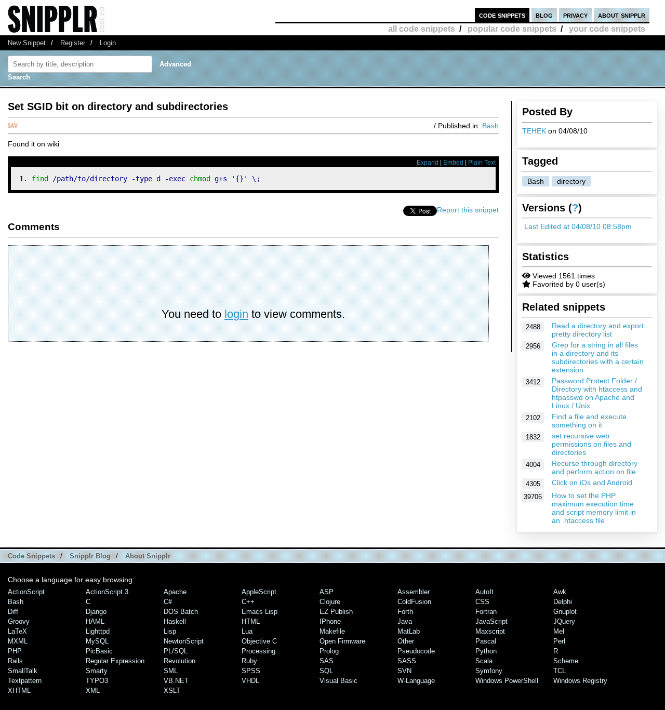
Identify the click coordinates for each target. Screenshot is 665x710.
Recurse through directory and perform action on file (594, 467)
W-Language (416, 681)
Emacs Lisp (259, 611)
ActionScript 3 (107, 592)
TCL (559, 671)
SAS (327, 661)
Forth (405, 611)
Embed (453, 162)
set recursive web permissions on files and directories (591, 444)
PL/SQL (176, 651)
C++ (248, 602)
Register (72, 43)
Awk (559, 592)
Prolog (329, 651)
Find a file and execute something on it (589, 420)
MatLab (408, 631)
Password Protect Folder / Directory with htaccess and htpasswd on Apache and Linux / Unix (597, 393)
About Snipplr (147, 556)
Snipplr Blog (90, 556)
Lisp (170, 631)
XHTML (19, 690)
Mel (558, 631)
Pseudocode (416, 651)
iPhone (330, 621)
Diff (13, 611)
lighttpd (98, 631)
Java (404, 621)
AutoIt (484, 592)
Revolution (179, 661)
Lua (247, 631)
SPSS (251, 671)
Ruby (249, 661)
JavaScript (491, 621)
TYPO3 (97, 681)
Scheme (565, 661)
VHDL (250, 681)
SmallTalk (22, 671)
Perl (559, 641)
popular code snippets (512, 28)
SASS (406, 661)
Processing (258, 651)
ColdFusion (414, 602)
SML (171, 671)
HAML (95, 621)
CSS (482, 602)
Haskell (175, 621)
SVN (404, 671)
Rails (15, 661)
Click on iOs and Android (592, 482)
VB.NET (176, 681)
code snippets (502, 14)
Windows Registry (580, 681)
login (236, 313)
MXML (18, 641)
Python (486, 651)
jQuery (564, 621)
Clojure (330, 602)
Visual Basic (338, 681)
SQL (326, 671)
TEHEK (534, 131)
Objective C (259, 641)
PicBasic (99, 651)
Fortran (486, 611)
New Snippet (27, 43)
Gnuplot (565, 611)
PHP (15, 651)
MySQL (97, 641)
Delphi (562, 602)
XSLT (172, 690)
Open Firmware (342, 641)
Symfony (488, 671)
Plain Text (482, 162)
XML (93, 690)
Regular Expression (115, 661)
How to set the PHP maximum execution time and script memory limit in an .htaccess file (594, 508)
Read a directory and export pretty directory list (598, 329)
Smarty (97, 671)
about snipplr (621, 14)
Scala (484, 661)
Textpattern (25, 681)
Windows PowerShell (506, 681)
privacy (575, 14)
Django (96, 611)
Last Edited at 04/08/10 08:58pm (578, 226)
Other (405, 641)
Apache (175, 592)
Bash (535, 181)
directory (571, 181)
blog (544, 14)
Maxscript (490, 631)
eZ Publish (336, 611)
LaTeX (17, 631)
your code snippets (607, 28)
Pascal (485, 641)
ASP (327, 592)
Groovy (19, 621)
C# (168, 602)
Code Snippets (31, 556)
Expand (427, 162)
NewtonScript (184, 641)
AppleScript (259, 592)
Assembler (413, 592)
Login (108, 43)
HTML (251, 621)
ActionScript (26, 592)
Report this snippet (468, 210)
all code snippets (421, 28)
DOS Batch (181, 611)
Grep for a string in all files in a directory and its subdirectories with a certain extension (598, 357)
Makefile (332, 631)
